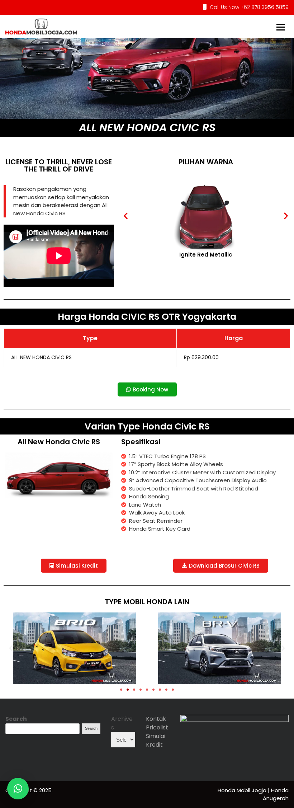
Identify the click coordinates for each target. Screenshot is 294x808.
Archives (122, 723)
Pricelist (157, 727)
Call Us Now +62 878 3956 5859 (248, 7)
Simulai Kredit (155, 740)
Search (16, 719)
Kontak (156, 719)
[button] (125, 215)
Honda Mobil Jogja (243, 790)
